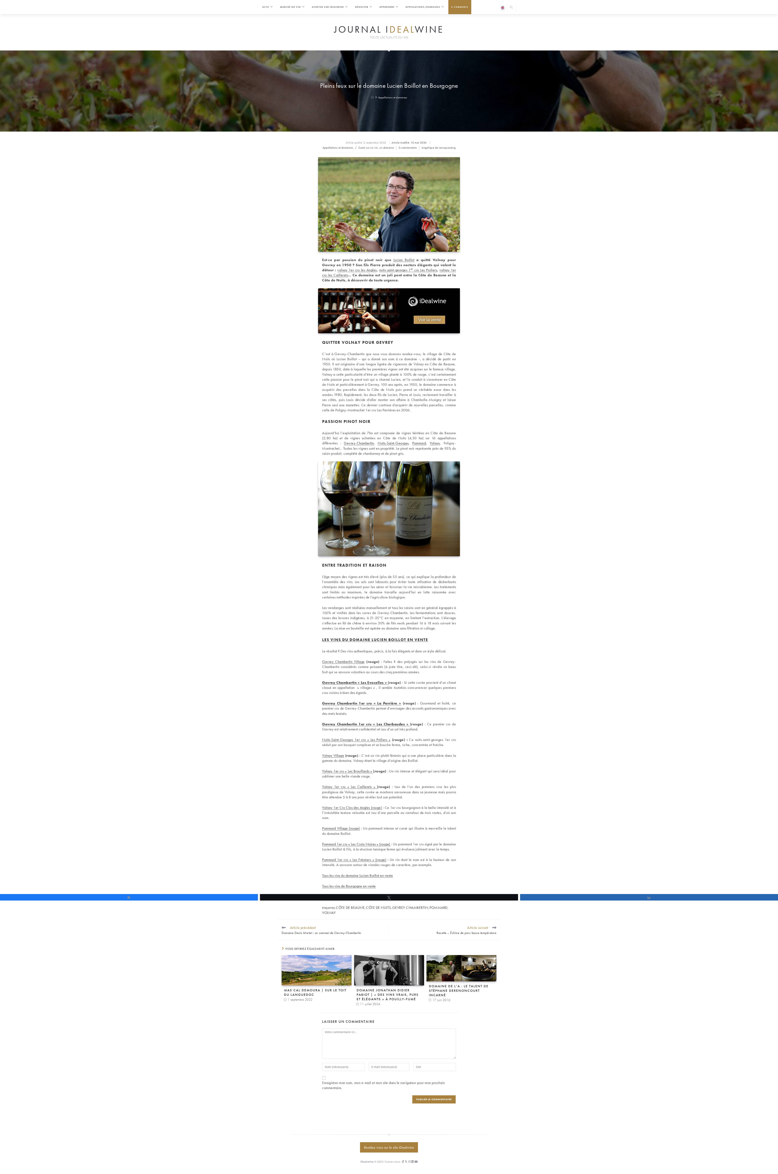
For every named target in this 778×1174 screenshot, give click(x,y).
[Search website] (511, 8)
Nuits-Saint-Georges (393, 443)
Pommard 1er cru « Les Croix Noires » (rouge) (356, 844)
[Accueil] (372, 97)
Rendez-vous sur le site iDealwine (389, 1147)
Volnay (435, 443)
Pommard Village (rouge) (341, 828)
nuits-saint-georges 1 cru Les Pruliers (408, 270)
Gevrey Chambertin (410, 907)
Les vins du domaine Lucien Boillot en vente (375, 639)
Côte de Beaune (350, 907)
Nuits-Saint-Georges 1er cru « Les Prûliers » (356, 739)
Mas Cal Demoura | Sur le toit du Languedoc (315, 992)
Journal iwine (389, 29)
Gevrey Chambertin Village (343, 661)
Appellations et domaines (392, 97)
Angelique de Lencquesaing (438, 147)
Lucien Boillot (404, 259)
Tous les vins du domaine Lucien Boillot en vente (357, 875)
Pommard (419, 443)
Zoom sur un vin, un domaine (376, 147)
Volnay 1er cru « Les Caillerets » (349, 786)
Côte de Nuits (378, 907)
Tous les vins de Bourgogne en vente (349, 886)
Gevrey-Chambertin (359, 443)
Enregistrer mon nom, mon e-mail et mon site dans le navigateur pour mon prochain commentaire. (383, 1085)
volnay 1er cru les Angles (356, 270)
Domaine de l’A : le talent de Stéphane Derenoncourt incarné (458, 990)
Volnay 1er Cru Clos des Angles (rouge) (352, 807)
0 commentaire (408, 147)
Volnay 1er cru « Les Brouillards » (347, 771)
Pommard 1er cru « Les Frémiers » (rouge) (354, 859)
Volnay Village (333, 755)
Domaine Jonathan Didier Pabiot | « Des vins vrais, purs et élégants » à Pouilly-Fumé (388, 994)
